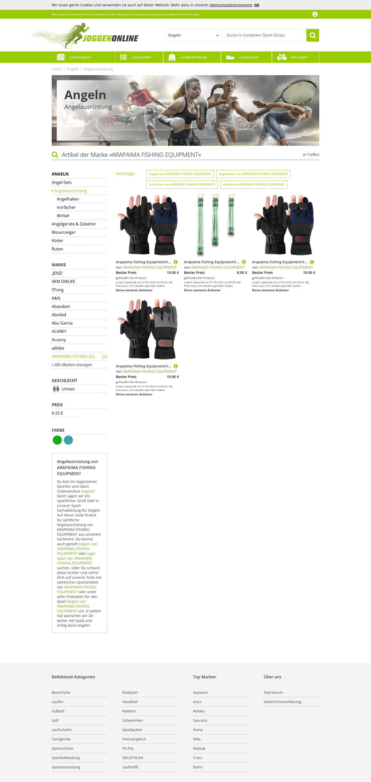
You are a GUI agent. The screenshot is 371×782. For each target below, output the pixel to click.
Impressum (273, 692)
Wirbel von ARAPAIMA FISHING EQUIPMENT (253, 184)
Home (57, 69)
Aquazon (200, 692)
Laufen (57, 701)
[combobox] (193, 35)
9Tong (58, 290)
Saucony (200, 720)
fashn (198, 767)
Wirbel (63, 215)
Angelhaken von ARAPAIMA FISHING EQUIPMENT (253, 174)
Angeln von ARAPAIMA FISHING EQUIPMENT (77, 548)
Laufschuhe (249, 57)
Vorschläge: (125, 173)
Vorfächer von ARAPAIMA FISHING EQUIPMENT (182, 184)
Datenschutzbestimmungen (231, 5)
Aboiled (59, 314)
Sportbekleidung (66, 757)
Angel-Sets (62, 182)
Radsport (130, 692)
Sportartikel (141, 57)
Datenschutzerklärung (282, 701)
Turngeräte (61, 739)
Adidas (199, 711)
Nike (197, 739)
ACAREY (59, 331)
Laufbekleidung (193, 57)
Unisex (68, 389)
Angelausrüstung (98, 69)
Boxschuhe (61, 692)
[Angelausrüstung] (104, 356)
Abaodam (61, 306)
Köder (57, 240)
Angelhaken (68, 199)
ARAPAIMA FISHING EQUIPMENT (76, 356)
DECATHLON (132, 757)
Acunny (59, 339)
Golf (55, 720)
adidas (58, 348)
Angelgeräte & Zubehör (74, 224)
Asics (197, 701)
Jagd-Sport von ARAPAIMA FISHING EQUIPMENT (76, 558)
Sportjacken (132, 729)
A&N (56, 298)
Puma (198, 729)
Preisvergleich (134, 739)
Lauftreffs (130, 767)
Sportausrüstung (66, 767)
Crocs (197, 757)
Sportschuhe (62, 748)
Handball (130, 701)
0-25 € (57, 413)
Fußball (58, 711)
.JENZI (57, 273)
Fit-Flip (128, 748)
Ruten (57, 249)
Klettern (129, 711)
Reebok (199, 748)
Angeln (73, 69)
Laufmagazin (80, 57)
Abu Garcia (62, 323)
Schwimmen (132, 720)
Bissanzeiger (64, 232)
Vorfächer (66, 207)
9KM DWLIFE (63, 281)
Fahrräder (299, 57)
